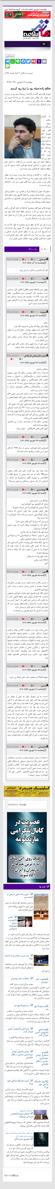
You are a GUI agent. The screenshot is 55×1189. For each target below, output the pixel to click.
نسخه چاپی (10, 56)
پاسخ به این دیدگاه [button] (12, 259)
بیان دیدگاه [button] (32, 249)
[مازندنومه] (36, 28)
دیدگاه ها (44, 249)
